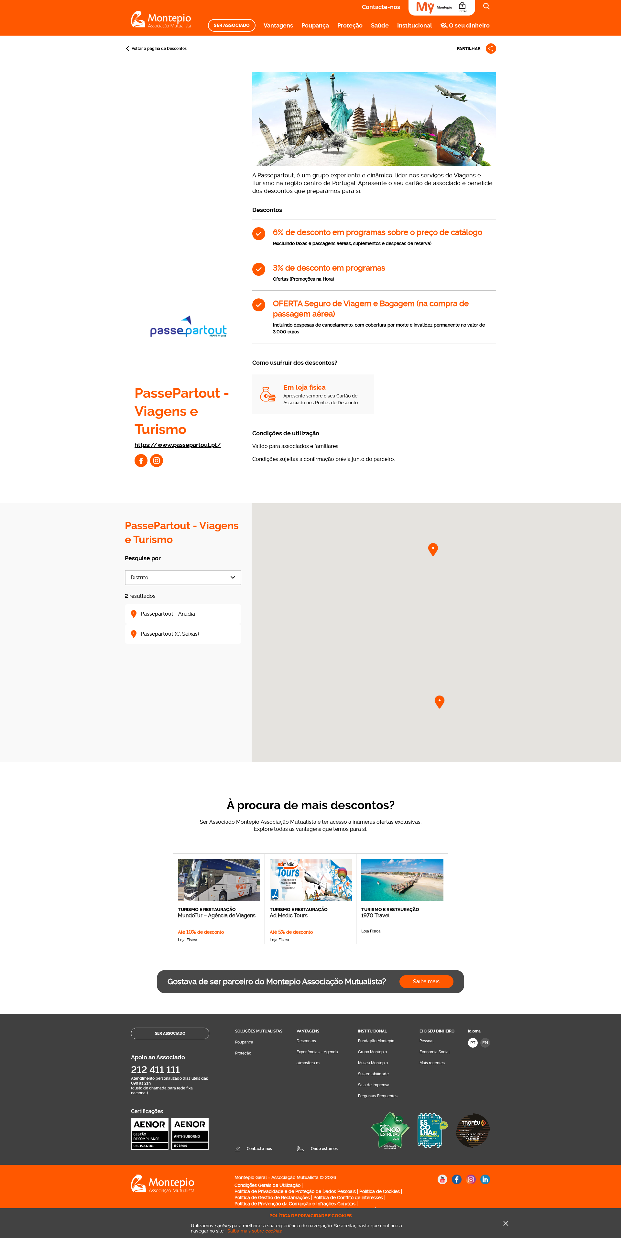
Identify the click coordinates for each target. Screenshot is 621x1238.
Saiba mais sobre (254, 1230)
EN (485, 1042)
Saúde (380, 25)
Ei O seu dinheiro (436, 1031)
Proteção (350, 25)
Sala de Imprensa (373, 1085)
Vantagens (278, 25)
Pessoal (426, 1041)
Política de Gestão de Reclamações (272, 1197)
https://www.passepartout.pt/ (178, 444)
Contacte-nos (381, 7)
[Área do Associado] (442, 8)
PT (472, 1042)
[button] (433, 549)
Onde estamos (324, 1148)
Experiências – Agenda (317, 1052)
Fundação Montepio (376, 1041)
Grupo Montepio (372, 1052)
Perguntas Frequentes (378, 1096)
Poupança (315, 25)
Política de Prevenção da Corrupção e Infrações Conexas (294, 1203)
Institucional (414, 25)
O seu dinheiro (469, 25)
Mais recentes (432, 1063)
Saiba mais (426, 981)
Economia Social (434, 1052)
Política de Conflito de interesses (348, 1197)
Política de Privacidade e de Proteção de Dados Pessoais (295, 1191)
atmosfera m (308, 1063)
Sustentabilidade (373, 1074)
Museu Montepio (373, 1063)
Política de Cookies (379, 1191)
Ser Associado (232, 25)
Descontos (306, 1041)
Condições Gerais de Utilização (267, 1185)
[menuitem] (232, 25)
